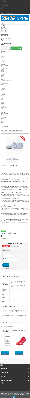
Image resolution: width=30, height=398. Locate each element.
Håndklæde (3, 74)
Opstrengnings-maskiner (6, 80)
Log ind (2, 0)
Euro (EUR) (3, 4)
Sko (2, 52)
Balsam (2, 75)
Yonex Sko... (4, 348)
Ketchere (3, 54)
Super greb (3, 56)
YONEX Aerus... (18, 348)
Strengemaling (4, 68)
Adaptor (2, 70)
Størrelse (4, 258)
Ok (13, 397)
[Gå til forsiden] (2, 131)
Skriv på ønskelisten (6, 268)
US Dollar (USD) (4, 5)
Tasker (2, 76)
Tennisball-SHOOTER (5, 83)
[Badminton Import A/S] (15, 19)
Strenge (2, 66)
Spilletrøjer (3, 64)
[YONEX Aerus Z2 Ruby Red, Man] (21, 341)
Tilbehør (2, 73)
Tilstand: (3, 171)
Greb (2, 55)
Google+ (14, 233)
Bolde (2, 84)
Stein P (2, 61)
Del (9, 233)
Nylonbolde (3, 87)
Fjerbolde (3, 85)
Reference (3, 169)
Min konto (4, 376)
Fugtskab (3, 88)
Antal (3, 254)
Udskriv (4, 238)
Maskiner (3, 79)
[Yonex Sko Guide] (7, 341)
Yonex (2, 62)
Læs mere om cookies (7, 397)
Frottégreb (3, 59)
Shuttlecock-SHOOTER (6, 81)
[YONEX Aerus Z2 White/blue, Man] (8, 159)
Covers (2, 78)
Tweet (4, 233)
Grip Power (3, 57)
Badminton (3, 51)
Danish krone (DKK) (5, 3)
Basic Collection (4, 65)
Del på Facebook (5, 236)
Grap (2, 60)
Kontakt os (3, 12)
